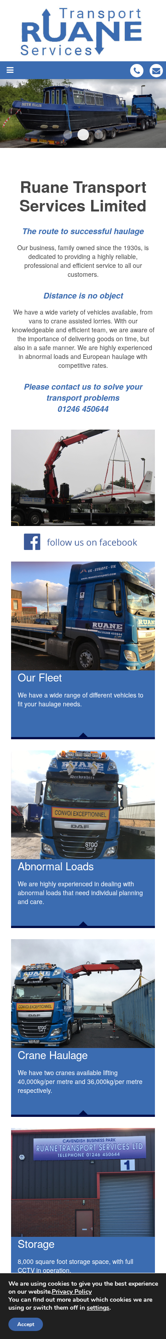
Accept (25, 1324)
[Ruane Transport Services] (83, 30)
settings (98, 1308)
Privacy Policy (72, 1291)
